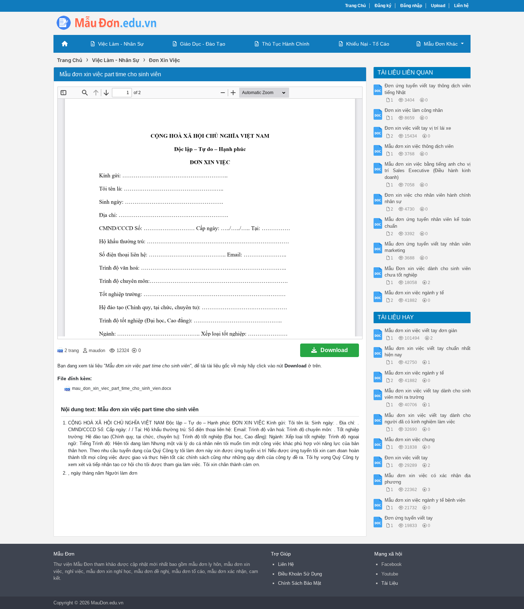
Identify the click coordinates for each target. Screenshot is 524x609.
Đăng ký (383, 5)
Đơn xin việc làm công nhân (414, 110)
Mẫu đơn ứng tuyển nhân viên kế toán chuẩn (428, 222)
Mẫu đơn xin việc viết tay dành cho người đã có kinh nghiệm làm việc (428, 418)
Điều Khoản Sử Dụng (300, 574)
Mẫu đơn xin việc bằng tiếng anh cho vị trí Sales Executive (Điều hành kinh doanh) (428, 170)
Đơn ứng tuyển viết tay (409, 518)
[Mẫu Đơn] (110, 23)
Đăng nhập (411, 5)
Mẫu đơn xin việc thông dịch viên (419, 146)
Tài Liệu (389, 583)
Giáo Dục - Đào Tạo (202, 44)
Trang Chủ (355, 5)
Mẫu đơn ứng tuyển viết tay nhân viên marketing (428, 247)
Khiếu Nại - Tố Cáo (367, 44)
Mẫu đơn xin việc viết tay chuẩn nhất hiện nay (428, 351)
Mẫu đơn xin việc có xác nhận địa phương (428, 479)
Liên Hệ (286, 564)
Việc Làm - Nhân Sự (121, 44)
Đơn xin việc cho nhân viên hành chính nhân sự (428, 198)
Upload (438, 5)
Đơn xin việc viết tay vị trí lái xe (418, 128)
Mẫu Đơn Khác (441, 44)
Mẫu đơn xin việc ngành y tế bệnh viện (425, 500)
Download (334, 350)
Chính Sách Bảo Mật (299, 583)
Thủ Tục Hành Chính (285, 44)
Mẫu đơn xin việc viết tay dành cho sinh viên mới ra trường (428, 394)
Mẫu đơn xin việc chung (410, 439)
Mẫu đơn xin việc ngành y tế (414, 292)
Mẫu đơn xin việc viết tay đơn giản (421, 330)
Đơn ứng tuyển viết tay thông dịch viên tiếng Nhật (428, 89)
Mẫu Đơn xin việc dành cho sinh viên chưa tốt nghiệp (428, 272)
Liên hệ (461, 5)
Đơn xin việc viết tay (406, 457)
